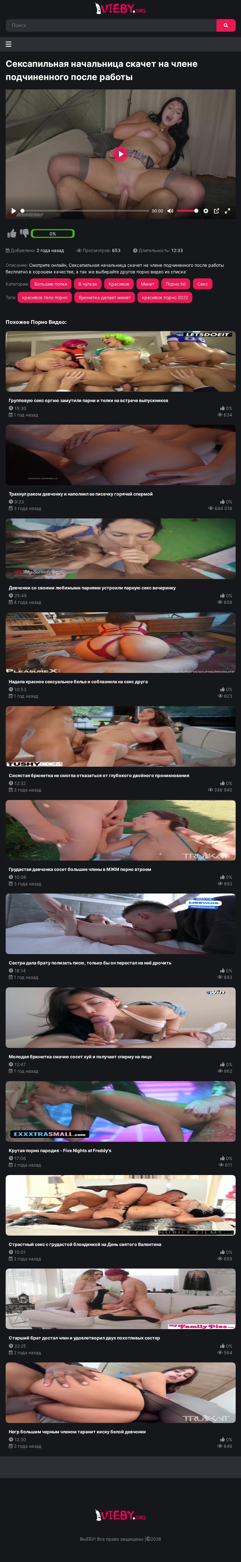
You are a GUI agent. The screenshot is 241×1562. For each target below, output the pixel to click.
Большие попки (51, 284)
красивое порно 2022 (165, 297)
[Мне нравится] (12, 233)
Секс (202, 284)
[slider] (85, 211)
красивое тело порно (44, 297)
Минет (147, 284)
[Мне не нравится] (24, 233)
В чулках (87, 284)
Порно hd (176, 284)
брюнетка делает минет (105, 297)
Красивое (119, 284)
